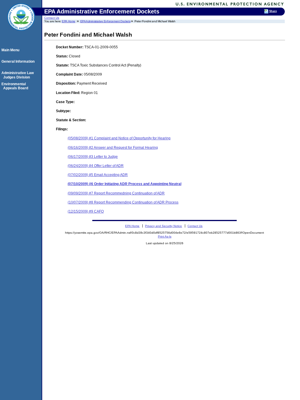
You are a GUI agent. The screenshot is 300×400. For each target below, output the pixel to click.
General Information (19, 61)
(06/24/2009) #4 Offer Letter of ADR (96, 166)
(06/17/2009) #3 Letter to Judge (93, 157)
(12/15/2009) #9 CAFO (86, 211)
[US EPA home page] (21, 34)
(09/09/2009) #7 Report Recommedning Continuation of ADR (116, 193)
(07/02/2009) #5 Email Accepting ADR (98, 175)
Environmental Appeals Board (15, 86)
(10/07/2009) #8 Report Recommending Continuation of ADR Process (123, 202)
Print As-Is (164, 236)
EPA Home (68, 21)
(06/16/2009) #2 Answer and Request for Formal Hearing (113, 148)
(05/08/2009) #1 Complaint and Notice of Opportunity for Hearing (119, 138)
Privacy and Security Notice (163, 226)
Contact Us (51, 17)
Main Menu (11, 50)
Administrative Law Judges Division (18, 75)
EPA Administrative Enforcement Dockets (105, 21)
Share (273, 11)
